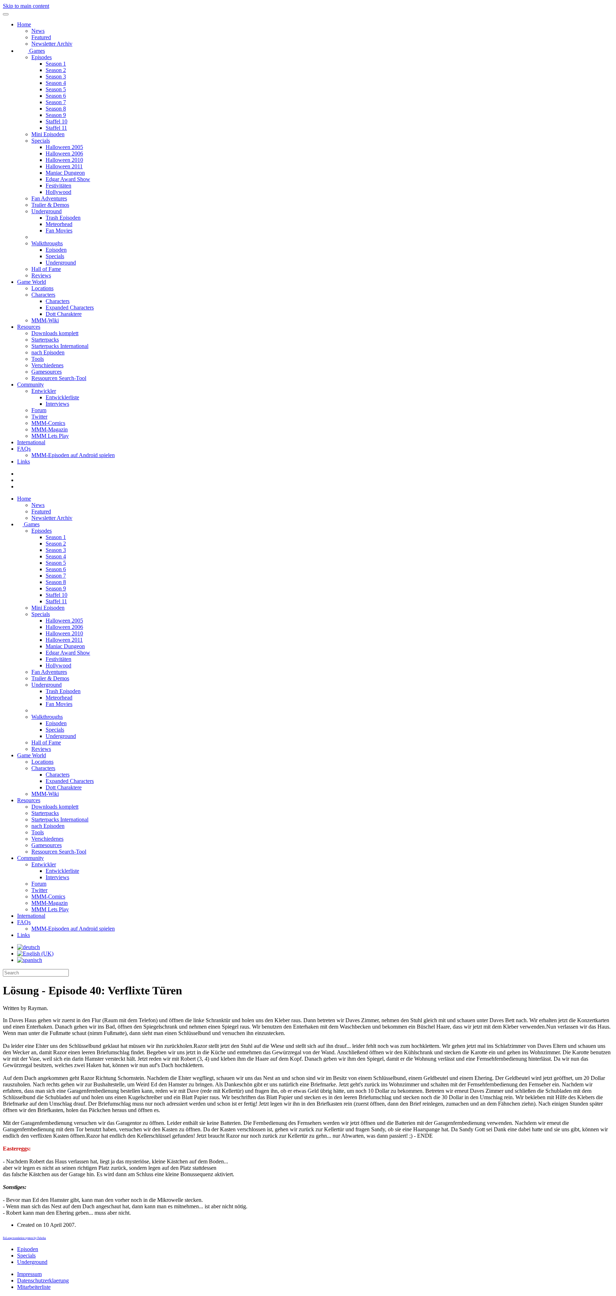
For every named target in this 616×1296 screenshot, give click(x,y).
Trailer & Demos (50, 205)
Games (36, 51)
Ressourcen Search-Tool (58, 378)
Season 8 (56, 109)
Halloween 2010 (64, 160)
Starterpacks (45, 340)
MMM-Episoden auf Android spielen (73, 455)
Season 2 (56, 70)
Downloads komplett (54, 333)
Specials (40, 141)
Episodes (41, 57)
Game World (31, 282)
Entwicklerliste (62, 397)
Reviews (41, 275)
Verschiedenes (47, 365)
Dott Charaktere (64, 314)
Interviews (57, 404)
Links (23, 462)
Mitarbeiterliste (34, 1287)
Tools (37, 359)
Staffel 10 (56, 121)
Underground (46, 211)
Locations (42, 288)
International (31, 442)
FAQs (24, 449)
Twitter (39, 417)
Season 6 (56, 96)
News (38, 31)
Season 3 (56, 76)
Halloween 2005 (64, 147)
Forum (38, 410)
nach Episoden (48, 352)
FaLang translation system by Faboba (24, 1238)
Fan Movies (59, 230)
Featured (41, 37)
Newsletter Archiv (51, 44)
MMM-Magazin (49, 429)
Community (30, 384)
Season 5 (56, 89)
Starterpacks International (59, 346)
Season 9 (56, 115)
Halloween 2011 (64, 166)
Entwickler (43, 391)
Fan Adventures (49, 198)
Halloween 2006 (64, 153)
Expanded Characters (70, 307)
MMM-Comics (48, 423)
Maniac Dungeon (65, 173)
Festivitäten (58, 186)
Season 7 (56, 102)
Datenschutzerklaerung (43, 1280)
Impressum (29, 1274)
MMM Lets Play (50, 436)
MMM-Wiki (45, 320)
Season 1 (56, 64)
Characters (43, 295)
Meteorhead (59, 224)
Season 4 (56, 83)
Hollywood (58, 192)
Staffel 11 (56, 128)
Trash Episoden (63, 218)
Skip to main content (26, 6)
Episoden (56, 250)
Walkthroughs (47, 243)
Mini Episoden (48, 134)
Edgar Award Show (68, 179)
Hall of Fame (46, 269)
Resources (28, 327)
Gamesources (46, 372)
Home (24, 24)
